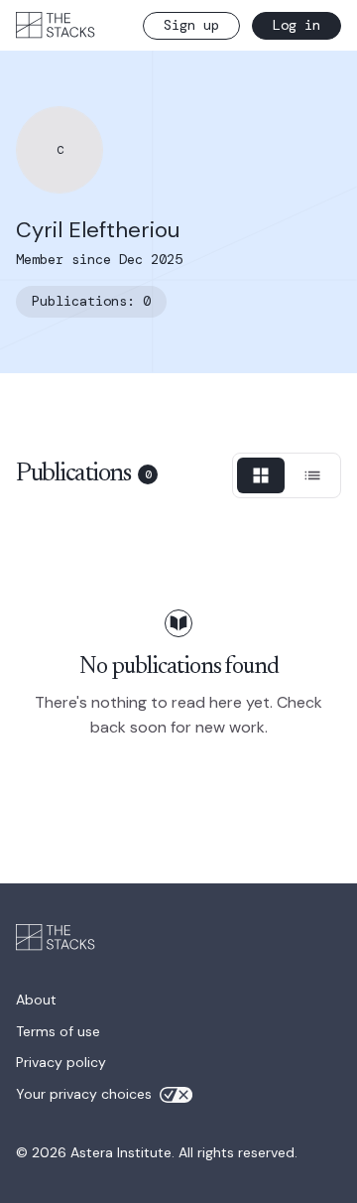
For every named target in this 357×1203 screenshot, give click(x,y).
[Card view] (261, 475)
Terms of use (58, 1031)
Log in (296, 25)
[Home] (55, 25)
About (36, 999)
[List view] (312, 475)
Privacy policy (61, 1062)
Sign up (191, 25)
